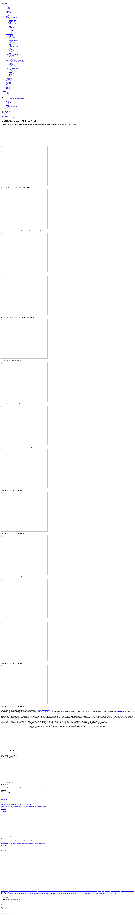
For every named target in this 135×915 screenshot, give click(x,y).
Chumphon (11, 55)
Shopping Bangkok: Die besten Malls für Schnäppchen (80, 893)
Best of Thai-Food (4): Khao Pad (118, 891)
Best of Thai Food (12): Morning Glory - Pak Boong (99, 891)
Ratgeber (5, 77)
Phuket (7, 13)
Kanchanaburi (12, 21)
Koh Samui (8, 12)
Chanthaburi (11, 51)
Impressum (5, 897)
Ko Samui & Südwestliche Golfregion (14, 60)
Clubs (7, 105)
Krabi (10, 72)
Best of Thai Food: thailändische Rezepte (15, 98)
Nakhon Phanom (13, 42)
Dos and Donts (9, 79)
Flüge (7, 92)
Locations (8, 107)
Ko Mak (11, 49)
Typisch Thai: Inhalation (50, 893)
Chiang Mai (8, 9)
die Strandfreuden (119, 711)
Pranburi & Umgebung (14, 58)
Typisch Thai (9, 87)
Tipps (4, 97)
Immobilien (8, 83)
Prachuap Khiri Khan (13, 56)
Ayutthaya (8, 7)
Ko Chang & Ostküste (11, 48)
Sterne (2, 905)
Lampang (11, 29)
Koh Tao (11, 63)
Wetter (7, 89)
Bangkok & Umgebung (11, 17)
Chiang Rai (11, 27)
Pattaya (7, 15)
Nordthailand (9, 25)
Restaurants (8, 102)
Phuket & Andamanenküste (12, 68)
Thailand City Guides (11, 6)
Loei (10, 44)
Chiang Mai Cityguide (14, 23)
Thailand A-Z (6, 108)
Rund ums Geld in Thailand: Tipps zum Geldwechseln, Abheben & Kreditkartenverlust (67, 891)
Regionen (5, 16)
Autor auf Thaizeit (7, 111)
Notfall (7, 84)
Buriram (11, 39)
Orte (4, 4)
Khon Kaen (11, 35)
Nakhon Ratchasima (13, 40)
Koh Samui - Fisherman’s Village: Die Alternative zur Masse (14, 893)
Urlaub (4, 91)
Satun (10, 69)
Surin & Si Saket (12, 37)
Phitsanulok (11, 30)
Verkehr (8, 88)
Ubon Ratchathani (13, 36)
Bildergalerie (9, 100)
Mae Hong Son (12, 32)
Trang (10, 70)
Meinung (3, 908)
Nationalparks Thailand (11, 106)
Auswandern (9, 78)
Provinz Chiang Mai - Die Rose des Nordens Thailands (105, 893)
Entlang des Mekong (13, 46)
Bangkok (8, 8)
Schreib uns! (6, 113)
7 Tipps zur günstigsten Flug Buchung (36, 893)
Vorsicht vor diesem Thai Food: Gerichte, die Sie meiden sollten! (33, 891)
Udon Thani (11, 45)
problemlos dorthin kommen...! (42, 710)
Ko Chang (11, 50)
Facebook (5, 112)
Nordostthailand (9, 34)
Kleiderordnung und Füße (62, 893)
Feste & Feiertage (10, 80)
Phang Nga (11, 73)
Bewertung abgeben (41, 787)
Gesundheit (8, 82)
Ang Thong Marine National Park (16, 61)
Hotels (7, 93)
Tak (10, 31)
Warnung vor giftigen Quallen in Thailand (10, 891)
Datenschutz (6, 896)
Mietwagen (8, 94)
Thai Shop (5, 110)
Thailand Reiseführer (11, 96)
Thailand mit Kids (10, 86)
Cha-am (11, 59)
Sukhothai (11, 26)
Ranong (11, 74)
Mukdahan (11, 41)
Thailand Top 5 (9, 101)
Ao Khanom (12, 67)
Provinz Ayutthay (13, 20)
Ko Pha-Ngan (12, 65)
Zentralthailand (9, 18)
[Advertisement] (43, 136)
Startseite (5, 3)
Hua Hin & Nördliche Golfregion (13, 54)
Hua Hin (8, 11)
